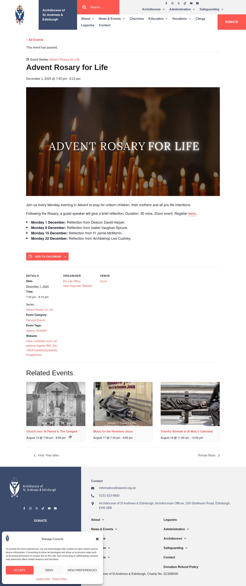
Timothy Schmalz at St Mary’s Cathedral (187, 431)
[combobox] (98, 7)
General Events (35, 320)
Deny (49, 570)
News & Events (110, 18)
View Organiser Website (77, 286)
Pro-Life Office (72, 281)
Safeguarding (209, 9)
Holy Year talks (48, 455)
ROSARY (41, 331)
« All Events (34, 39)
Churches (137, 18)
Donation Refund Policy (181, 567)
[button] (97, 539)
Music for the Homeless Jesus (113, 431)
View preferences (82, 570)
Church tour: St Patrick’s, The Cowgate (51, 431)
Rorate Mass (207, 455)
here (192, 213)
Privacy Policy (59, 579)
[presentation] (55, 404)
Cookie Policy (43, 579)
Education (156, 18)
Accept (20, 570)
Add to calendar (48, 256)
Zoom (103, 281)
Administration (180, 9)
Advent (30, 331)
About (85, 18)
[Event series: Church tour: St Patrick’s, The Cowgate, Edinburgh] (70, 437)
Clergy (200, 18)
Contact (105, 25)
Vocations (179, 18)
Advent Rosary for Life (39, 309)
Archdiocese (151, 9)
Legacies (87, 25)
